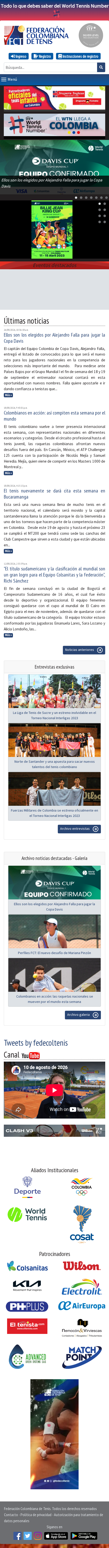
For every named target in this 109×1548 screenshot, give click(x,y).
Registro (44, 56)
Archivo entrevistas (75, 829)
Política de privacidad (36, 1514)
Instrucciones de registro (80, 56)
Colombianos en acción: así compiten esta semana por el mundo (54, 415)
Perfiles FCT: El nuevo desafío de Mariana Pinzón (54, 953)
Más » (8, 395)
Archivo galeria (78, 1015)
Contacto (11, 1514)
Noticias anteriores (80, 650)
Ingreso (20, 56)
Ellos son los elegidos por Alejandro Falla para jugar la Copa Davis (54, 338)
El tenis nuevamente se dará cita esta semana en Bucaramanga (54, 493)
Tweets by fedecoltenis (36, 1042)
